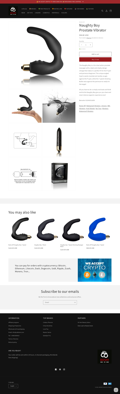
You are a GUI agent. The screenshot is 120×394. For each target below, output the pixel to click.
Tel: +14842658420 (13, 335)
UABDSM (100, 387)
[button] (102, 11)
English (12, 386)
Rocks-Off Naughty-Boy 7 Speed (17, 245)
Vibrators (82, 108)
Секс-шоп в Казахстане (85, 326)
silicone (104, 106)
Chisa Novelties (47, 326)
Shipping (88, 38)
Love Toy (45, 329)
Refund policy (12, 342)
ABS (108, 106)
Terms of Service (13, 339)
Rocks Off (82, 106)
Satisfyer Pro (47, 335)
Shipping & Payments (14, 326)
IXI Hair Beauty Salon (84, 322)
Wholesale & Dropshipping (16, 329)
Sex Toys (98, 108)
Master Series (47, 332)
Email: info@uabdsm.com (16, 332)
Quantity (81, 41)
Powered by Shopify (107, 387)
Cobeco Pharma (48, 322)
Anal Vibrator (90, 108)
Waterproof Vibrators (93, 106)
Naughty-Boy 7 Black (40, 245)
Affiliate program (13, 322)
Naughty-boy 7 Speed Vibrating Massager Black (71, 245)
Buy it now (95, 59)
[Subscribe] (75, 302)
